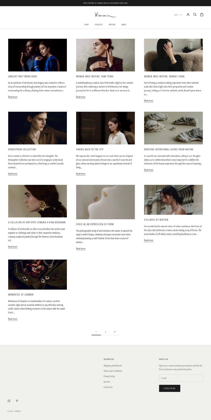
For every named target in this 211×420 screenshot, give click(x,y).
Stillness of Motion (156, 219)
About (124, 24)
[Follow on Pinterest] (17, 400)
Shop (86, 24)
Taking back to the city (90, 149)
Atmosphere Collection (22, 149)
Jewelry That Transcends (22, 76)
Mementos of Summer (21, 294)
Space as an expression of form (95, 224)
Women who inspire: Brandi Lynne (164, 76)
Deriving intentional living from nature (168, 149)
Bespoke (112, 24)
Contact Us (108, 387)
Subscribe (170, 388)
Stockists (99, 24)
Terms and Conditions (113, 370)
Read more (12, 96)
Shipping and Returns (113, 365)
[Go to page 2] (114, 331)
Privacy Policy (109, 376)
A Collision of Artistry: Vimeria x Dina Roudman (37, 222)
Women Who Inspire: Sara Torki (95, 76)
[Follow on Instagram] (9, 400)
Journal (107, 381)
